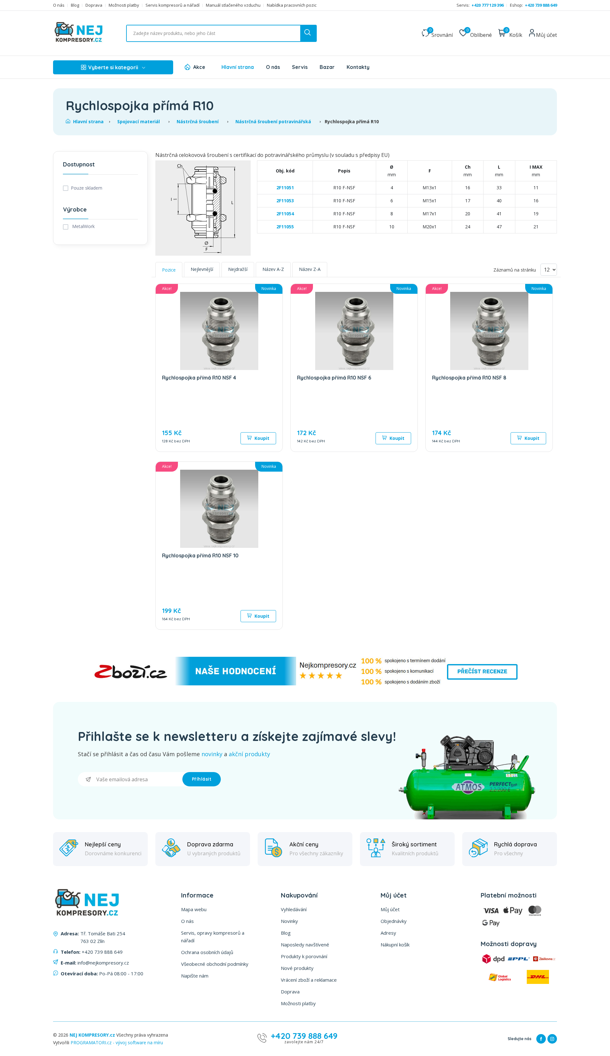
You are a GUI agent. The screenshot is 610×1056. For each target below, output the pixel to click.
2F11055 (285, 227)
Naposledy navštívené (305, 944)
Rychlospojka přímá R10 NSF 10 (200, 555)
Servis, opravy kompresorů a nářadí (212, 937)
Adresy (388, 933)
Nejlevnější (202, 269)
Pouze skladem (86, 188)
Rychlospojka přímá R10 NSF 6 (334, 377)
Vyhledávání (294, 909)
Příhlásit (202, 779)
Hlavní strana (237, 67)
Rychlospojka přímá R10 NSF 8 (469, 377)
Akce (199, 67)
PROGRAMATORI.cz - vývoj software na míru (117, 1042)
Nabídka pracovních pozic (291, 5)
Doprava (93, 5)
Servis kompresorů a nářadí (173, 5)
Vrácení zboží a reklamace (309, 980)
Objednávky (394, 921)
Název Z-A (310, 269)
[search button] (308, 33)
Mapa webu (194, 909)
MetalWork (83, 226)
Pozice (169, 270)
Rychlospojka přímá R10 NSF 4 (199, 377)
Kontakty (358, 67)
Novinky (289, 921)
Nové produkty (297, 968)
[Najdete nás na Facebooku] (541, 1039)
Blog (75, 5)
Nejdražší (237, 269)
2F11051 (285, 188)
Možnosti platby (124, 5)
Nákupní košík (395, 944)
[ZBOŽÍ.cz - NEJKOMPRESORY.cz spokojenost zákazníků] (305, 684)
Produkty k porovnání (304, 956)
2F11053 (285, 201)
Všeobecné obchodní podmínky (214, 964)
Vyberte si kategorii (113, 67)
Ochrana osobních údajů (207, 952)
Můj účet (390, 909)
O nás (58, 5)
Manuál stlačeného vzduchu (233, 5)
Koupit (261, 438)
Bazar (327, 67)
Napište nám (194, 975)
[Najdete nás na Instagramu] (552, 1039)
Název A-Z (273, 269)
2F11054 (285, 214)
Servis (300, 67)
